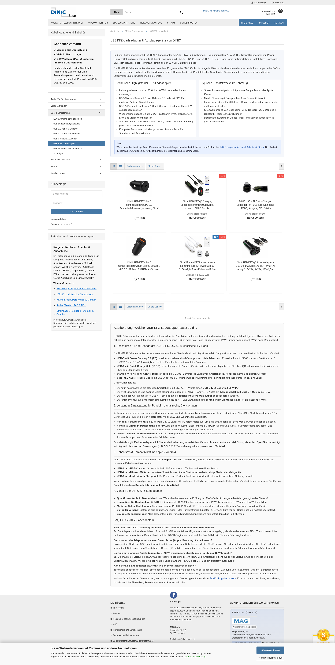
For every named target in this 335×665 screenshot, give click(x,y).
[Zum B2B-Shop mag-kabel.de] (241, 621)
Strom (171, 22)
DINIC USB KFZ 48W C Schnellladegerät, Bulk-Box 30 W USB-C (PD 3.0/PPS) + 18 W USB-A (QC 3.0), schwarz (139, 266)
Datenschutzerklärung (194, 656)
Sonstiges (58, 153)
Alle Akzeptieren (270, 650)
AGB (115, 624)
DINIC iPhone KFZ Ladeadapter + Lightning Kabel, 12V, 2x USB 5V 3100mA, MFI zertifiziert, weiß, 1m (197, 266)
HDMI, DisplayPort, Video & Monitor (76, 299)
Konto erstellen (58, 219)
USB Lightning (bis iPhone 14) (68, 148)
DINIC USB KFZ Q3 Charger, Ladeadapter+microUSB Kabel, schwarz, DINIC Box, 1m (197, 205)
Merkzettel (279, 2)
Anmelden (76, 211)
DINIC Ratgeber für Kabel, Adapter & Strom (242, 147)
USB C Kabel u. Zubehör (65, 138)
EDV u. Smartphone (124, 22)
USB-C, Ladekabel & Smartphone (75, 294)
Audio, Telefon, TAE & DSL (71, 305)
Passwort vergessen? (61, 224)
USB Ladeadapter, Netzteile (66, 123)
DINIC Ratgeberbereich (223, 578)
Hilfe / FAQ (247, 22)
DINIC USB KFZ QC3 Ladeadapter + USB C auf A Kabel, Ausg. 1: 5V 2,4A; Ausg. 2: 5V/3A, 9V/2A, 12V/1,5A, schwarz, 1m (255, 266)
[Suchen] (181, 12)
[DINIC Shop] (78, 12)
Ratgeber (263, 22)
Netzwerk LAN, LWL (151, 22)
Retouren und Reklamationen (126, 635)
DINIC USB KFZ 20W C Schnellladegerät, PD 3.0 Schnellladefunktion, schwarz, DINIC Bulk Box (139, 205)
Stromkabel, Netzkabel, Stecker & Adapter (75, 312)
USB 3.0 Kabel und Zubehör (66, 133)
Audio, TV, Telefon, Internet (67, 22)
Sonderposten (188, 22)
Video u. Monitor (98, 22)
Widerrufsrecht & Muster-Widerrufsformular (133, 641)
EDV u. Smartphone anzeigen (67, 118)
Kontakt (279, 22)
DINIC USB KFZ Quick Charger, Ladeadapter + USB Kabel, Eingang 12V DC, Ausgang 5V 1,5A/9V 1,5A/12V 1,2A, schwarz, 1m (255, 205)
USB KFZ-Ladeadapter (64, 143)
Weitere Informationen (270, 657)
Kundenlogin (259, 2)
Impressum (118, 608)
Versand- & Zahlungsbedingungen (129, 619)
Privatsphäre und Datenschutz (127, 630)
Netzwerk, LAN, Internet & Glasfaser (76, 288)
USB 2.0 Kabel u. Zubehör (65, 128)
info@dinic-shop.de (186, 639)
